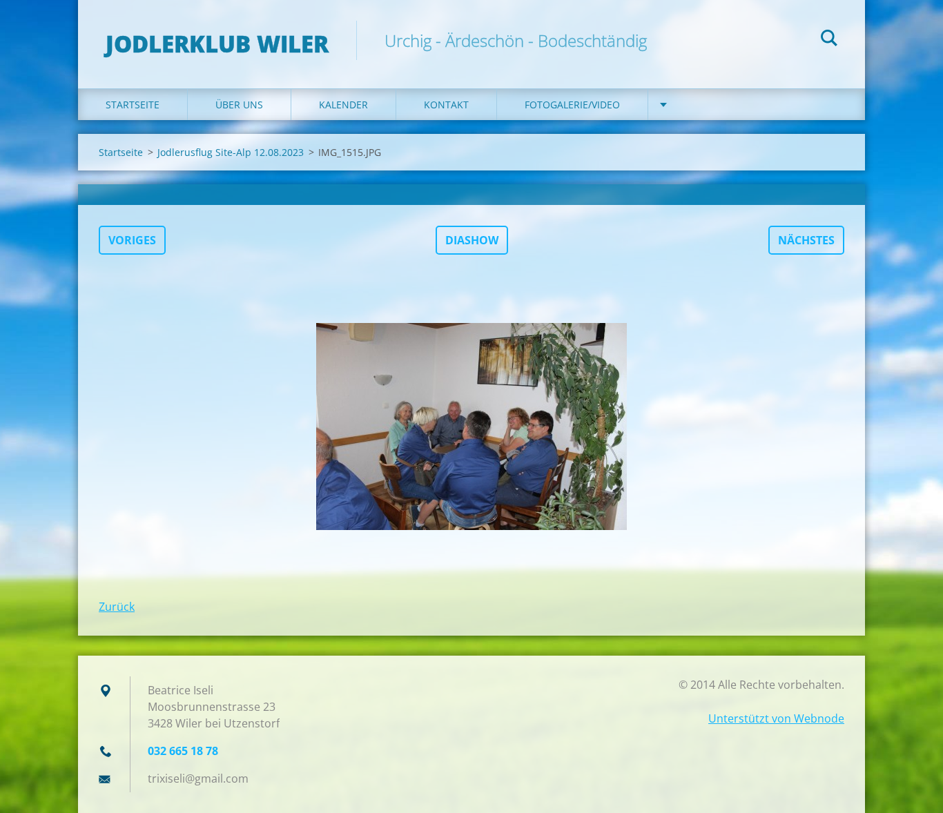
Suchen (829, 40)
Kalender (343, 104)
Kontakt (446, 104)
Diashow (471, 240)
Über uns (239, 104)
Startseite (132, 104)
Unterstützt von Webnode (776, 718)
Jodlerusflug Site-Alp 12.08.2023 (230, 152)
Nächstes (806, 240)
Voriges (132, 240)
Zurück (117, 606)
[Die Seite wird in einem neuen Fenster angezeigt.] (471, 426)
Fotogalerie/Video (572, 104)
